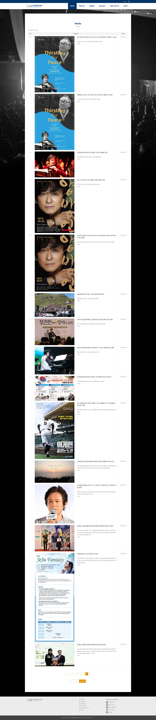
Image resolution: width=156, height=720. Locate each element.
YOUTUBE (111, 710)
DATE (123, 33)
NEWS (82, 699)
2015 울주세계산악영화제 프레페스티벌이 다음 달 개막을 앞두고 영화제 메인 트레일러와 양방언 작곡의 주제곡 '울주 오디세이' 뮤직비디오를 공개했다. (97, 468)
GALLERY (83, 705)
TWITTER (111, 705)
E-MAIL (110, 712)
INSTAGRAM (112, 707)
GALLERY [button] (102, 6)
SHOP (82, 710)
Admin (93, 717)
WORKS (83, 703)
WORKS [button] (92, 6)
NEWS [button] (72, 6)
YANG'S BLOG (85, 708)
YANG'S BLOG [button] (114, 6)
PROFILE (83, 701)
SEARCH (82, 681)
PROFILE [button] (82, 6)
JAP (129, 1)
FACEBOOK (111, 702)
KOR (125, 1)
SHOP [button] (125, 6)
